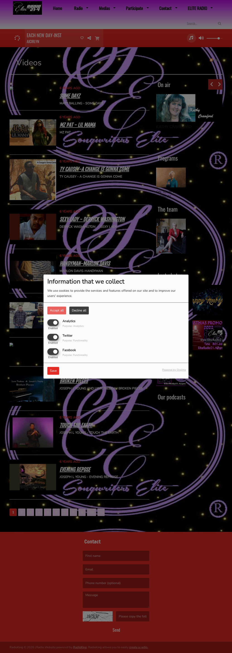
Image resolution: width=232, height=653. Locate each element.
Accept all (57, 310)
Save (53, 371)
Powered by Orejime (174, 370)
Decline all (79, 310)
